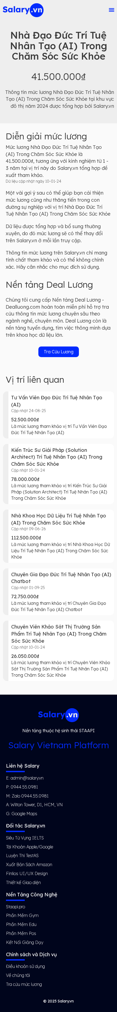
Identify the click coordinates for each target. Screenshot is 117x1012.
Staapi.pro (15, 906)
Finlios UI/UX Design (27, 873)
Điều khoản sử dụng (25, 966)
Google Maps (24, 813)
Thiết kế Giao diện (23, 882)
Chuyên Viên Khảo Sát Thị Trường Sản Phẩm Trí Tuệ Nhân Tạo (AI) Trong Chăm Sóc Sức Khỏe (58, 634)
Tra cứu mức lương (24, 984)
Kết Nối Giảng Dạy (24, 942)
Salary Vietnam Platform (58, 745)
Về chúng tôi (18, 975)
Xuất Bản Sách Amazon (29, 864)
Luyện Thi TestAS (22, 855)
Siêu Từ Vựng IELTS (25, 838)
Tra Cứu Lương (58, 351)
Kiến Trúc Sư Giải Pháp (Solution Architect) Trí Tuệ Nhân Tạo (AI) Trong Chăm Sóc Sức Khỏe (56, 457)
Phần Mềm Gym (22, 915)
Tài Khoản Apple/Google (29, 847)
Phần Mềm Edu (21, 924)
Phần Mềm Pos (21, 933)
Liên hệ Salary (22, 766)
